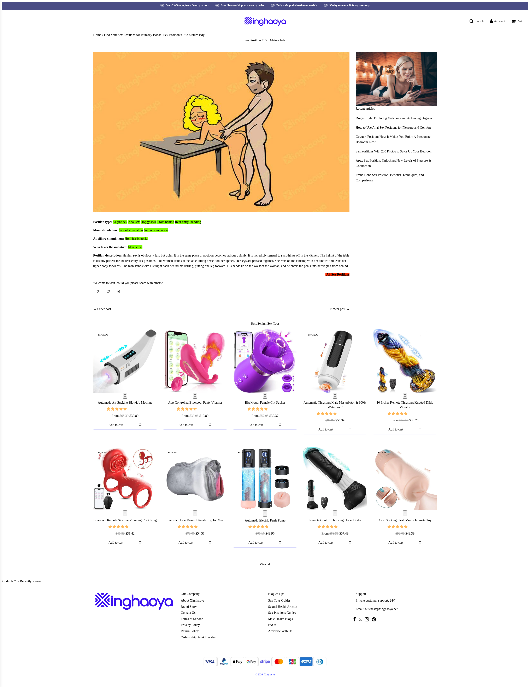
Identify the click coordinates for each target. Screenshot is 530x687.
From (125, 415)
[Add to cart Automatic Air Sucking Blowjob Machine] (125, 396)
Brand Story (189, 606)
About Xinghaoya (192, 600)
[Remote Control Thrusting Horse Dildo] (335, 478)
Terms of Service (192, 619)
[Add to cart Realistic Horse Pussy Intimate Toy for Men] (195, 513)
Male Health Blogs (280, 619)
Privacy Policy (190, 625)
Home (97, 35)
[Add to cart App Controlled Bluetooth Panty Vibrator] (195, 396)
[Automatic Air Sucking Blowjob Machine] (125, 361)
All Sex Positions (337, 274)
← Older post (102, 309)
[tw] (361, 619)
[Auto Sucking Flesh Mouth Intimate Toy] (405, 478)
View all (265, 564)
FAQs (272, 625)
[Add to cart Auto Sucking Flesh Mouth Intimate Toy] (405, 513)
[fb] (355, 619)
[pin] (375, 619)
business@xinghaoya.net (381, 609)
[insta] (368, 619)
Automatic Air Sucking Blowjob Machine (125, 402)
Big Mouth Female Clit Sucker (265, 402)
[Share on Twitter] (108, 291)
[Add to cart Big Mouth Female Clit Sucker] (265, 396)
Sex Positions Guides (282, 612)
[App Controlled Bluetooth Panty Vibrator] (195, 361)
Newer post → (339, 309)
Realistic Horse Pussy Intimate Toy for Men (195, 520)
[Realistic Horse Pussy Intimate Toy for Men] (195, 478)
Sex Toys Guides (279, 600)
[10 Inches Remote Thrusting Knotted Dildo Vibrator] (405, 361)
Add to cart (115, 425)
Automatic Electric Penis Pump (265, 520)
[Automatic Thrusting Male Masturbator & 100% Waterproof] (335, 361)
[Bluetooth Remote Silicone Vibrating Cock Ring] (125, 478)
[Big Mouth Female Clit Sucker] (265, 361)
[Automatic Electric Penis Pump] (265, 478)
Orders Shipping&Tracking (198, 637)
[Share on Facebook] (98, 291)
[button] (117, 409)
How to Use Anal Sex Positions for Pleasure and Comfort (393, 127)
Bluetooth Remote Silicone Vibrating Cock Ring (125, 520)
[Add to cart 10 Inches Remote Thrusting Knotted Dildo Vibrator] (405, 396)
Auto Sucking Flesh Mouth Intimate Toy (404, 520)
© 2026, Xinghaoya (265, 674)
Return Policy (190, 631)
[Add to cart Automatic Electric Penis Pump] (265, 513)
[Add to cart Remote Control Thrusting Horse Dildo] (335, 513)
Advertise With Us (280, 631)
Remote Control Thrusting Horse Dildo (335, 520)
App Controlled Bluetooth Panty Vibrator (195, 402)
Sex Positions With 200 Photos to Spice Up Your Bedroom (394, 151)
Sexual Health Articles (282, 606)
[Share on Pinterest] (118, 291)
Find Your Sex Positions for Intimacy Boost (132, 35)
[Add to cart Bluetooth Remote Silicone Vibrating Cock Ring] (125, 513)
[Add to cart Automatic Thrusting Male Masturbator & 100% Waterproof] (335, 396)
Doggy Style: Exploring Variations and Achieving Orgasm (394, 118)
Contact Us (188, 612)
